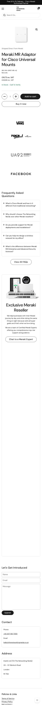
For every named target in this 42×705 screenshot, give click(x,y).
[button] (38, 9)
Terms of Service (8, 698)
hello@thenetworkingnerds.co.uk (16, 642)
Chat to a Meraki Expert (21, 339)
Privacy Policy (7, 701)
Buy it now (21, 104)
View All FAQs (21, 262)
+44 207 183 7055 (10, 634)
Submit (7, 613)
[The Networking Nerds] (20, 9)
